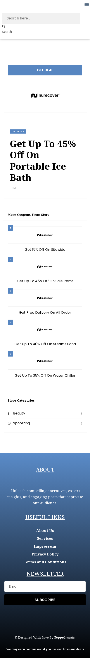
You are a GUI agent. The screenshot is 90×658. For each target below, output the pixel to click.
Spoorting (21, 423)
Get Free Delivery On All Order (45, 312)
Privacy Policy (45, 554)
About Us (45, 530)
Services (45, 538)
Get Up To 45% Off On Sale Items (45, 281)
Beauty (19, 413)
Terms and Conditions (45, 561)
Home (13, 188)
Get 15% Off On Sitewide (45, 249)
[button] (86, 4)
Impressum (45, 546)
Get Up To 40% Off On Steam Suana (45, 343)
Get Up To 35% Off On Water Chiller (45, 375)
